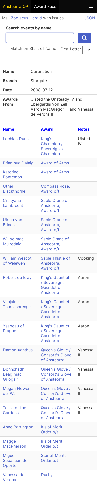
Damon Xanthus (18, 349)
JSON (89, 17)
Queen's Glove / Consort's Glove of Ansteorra (56, 354)
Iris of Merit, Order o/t (52, 429)
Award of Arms (55, 162)
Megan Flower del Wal (16, 391)
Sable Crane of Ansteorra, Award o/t (55, 205)
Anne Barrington (18, 426)
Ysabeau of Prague (13, 328)
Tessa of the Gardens (14, 410)
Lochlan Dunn (16, 138)
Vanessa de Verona (13, 477)
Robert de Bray (17, 277)
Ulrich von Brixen (12, 222)
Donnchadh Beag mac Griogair (13, 374)
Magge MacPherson (14, 444)
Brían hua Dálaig (18, 162)
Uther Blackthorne (14, 189)
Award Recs (45, 6)
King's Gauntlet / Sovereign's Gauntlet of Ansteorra (55, 285)
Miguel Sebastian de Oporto (15, 460)
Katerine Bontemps (12, 174)
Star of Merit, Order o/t (53, 458)
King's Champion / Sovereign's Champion (52, 146)
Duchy (47, 474)
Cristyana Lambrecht (13, 203)
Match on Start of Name (32, 48)
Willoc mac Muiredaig (13, 241)
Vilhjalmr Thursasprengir (17, 304)
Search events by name (29, 27)
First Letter (70, 48)
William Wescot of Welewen (17, 261)
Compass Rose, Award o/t (55, 189)
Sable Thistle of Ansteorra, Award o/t (55, 263)
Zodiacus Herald (26, 17)
